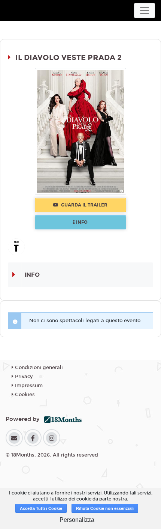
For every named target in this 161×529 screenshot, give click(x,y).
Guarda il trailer (83, 205)
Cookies (24, 395)
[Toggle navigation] (144, 10)
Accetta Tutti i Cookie (41, 508)
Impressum (28, 386)
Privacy (23, 377)
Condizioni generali (38, 368)
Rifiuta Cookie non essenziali (105, 508)
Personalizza (77, 520)
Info (81, 222)
